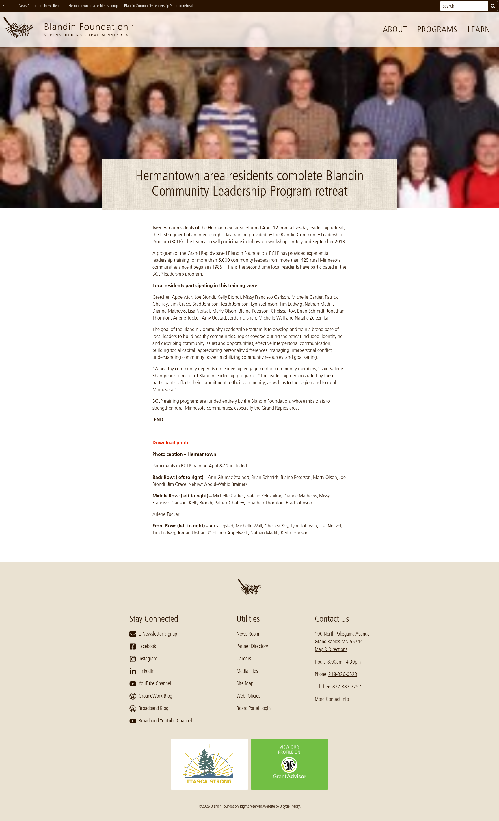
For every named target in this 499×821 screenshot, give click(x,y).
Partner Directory (252, 646)
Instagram (148, 658)
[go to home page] (68, 29)
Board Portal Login (254, 708)
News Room (248, 634)
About (395, 29)
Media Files (247, 671)
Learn (479, 29)
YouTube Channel (155, 683)
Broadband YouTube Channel (165, 721)
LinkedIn (146, 671)
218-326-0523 (342, 674)
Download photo (171, 442)
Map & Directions (331, 649)
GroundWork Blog (155, 696)
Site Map (245, 683)
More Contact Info (332, 699)
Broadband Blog (153, 708)
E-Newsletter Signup (158, 634)
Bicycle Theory (290, 806)
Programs (437, 29)
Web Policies (248, 696)
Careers (244, 658)
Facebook (147, 646)
